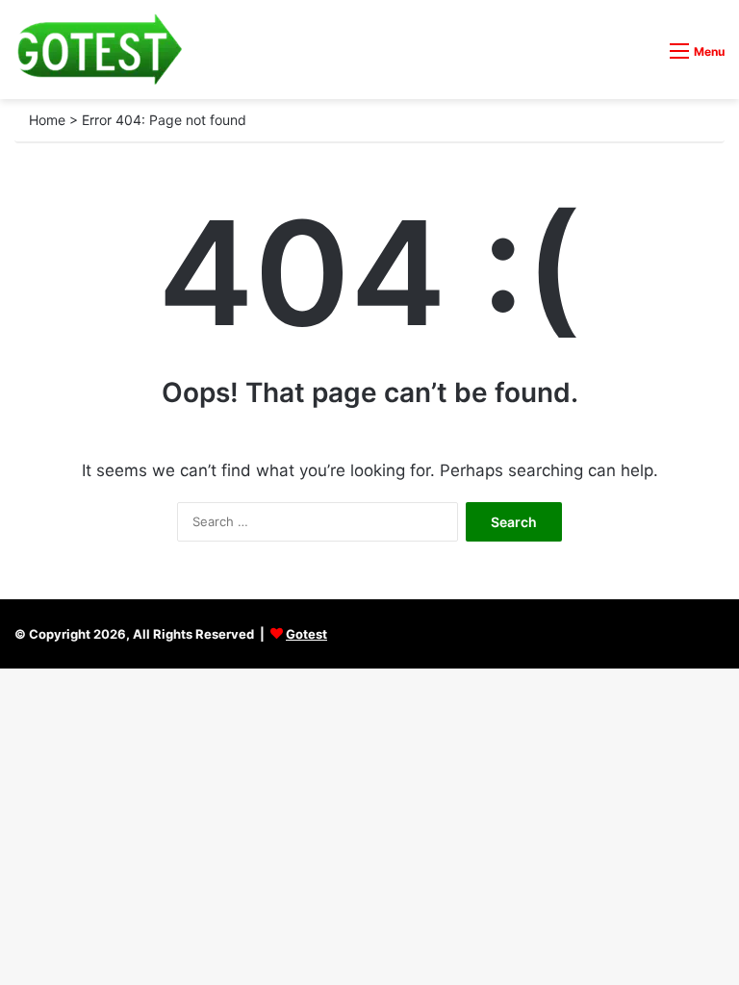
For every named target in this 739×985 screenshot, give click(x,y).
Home (47, 120)
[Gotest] (98, 49)
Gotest (306, 634)
